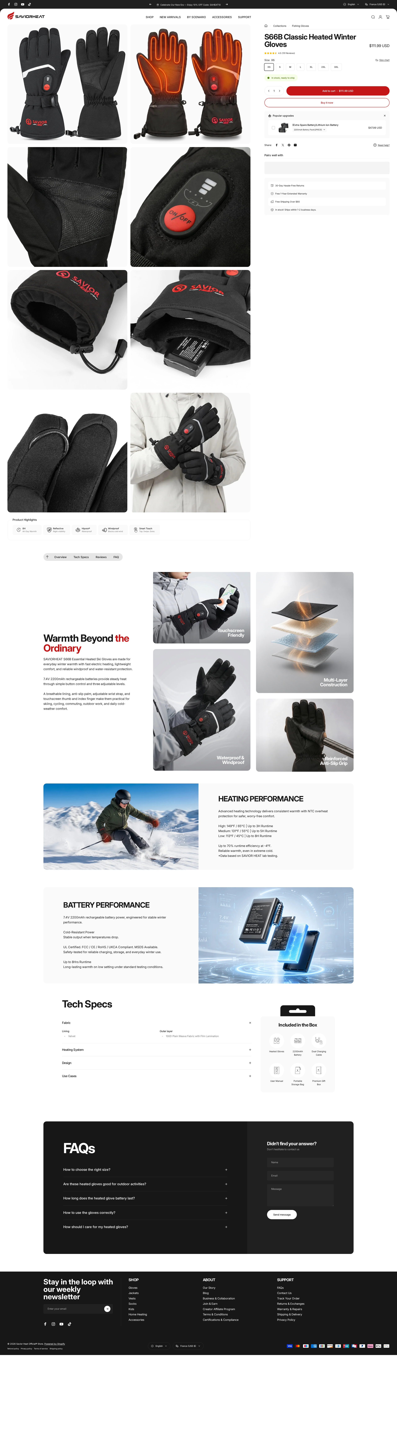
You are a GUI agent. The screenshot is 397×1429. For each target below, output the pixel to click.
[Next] (226, 4)
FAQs (280, 1287)
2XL (323, 67)
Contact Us (284, 1293)
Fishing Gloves (300, 25)
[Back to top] (47, 557)
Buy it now (327, 102)
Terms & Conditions (215, 1314)
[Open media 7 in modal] (67, 452)
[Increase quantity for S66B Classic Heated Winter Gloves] (280, 90)
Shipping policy (56, 1349)
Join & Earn (210, 1303)
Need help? (384, 145)
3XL (336, 67)
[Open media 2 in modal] (190, 84)
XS (269, 67)
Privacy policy (26, 1349)
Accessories (136, 1319)
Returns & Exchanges (290, 1303)
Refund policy (13, 1349)
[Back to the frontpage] (266, 25)
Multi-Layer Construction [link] (333, 682)
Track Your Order (288, 1298)
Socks (132, 1303)
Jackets (134, 1293)
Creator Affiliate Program (219, 1309)
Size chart (384, 60)
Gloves (133, 1287)
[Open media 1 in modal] (67, 84)
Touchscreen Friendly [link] (230, 633)
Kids (131, 1309)
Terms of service (41, 1349)
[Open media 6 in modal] (190, 330)
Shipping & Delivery (289, 1314)
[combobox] (351, 4)
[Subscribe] (107, 1309)
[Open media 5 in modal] (67, 330)
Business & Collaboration (219, 1298)
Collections (279, 25)
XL (311, 67)
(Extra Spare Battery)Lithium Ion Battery (315, 124)
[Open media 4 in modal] (190, 207)
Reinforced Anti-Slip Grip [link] (334, 761)
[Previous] (150, 4)
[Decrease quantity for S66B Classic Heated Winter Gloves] (268, 90)
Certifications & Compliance (221, 1319)
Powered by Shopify (54, 1343)
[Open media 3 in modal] (67, 207)
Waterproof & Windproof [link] (230, 760)
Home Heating (138, 1314)
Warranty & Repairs (289, 1309)
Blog (206, 1293)
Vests (132, 1298)
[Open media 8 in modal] (190, 452)
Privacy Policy (286, 1319)
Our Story (209, 1287)
